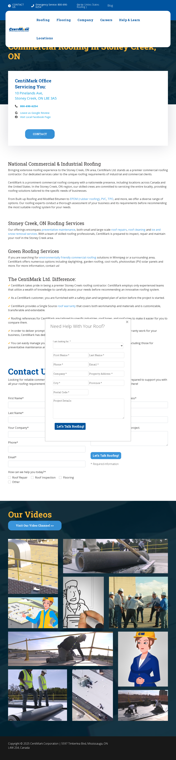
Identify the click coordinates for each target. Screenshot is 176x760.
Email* (12, 457)
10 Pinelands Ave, (29, 93)
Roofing (43, 20)
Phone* (13, 442)
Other (16, 482)
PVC (103, 199)
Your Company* (18, 428)
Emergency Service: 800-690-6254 (52, 6)
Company (85, 20)
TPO (110, 199)
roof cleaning (136, 230)
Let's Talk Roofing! (106, 455)
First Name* (16, 398)
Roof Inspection (45, 477)
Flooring (64, 20)
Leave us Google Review (35, 112)
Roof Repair (20, 477)
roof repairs (119, 230)
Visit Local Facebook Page (35, 117)
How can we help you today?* (27, 472)
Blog (110, 5)
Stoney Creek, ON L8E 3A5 (36, 98)
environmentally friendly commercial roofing (67, 257)
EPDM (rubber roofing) (85, 199)
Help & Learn (129, 20)
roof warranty (67, 306)
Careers (106, 20)
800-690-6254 (29, 106)
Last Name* (16, 413)
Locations (44, 38)
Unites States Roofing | (88, 6)
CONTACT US (18, 6)
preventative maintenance (58, 230)
